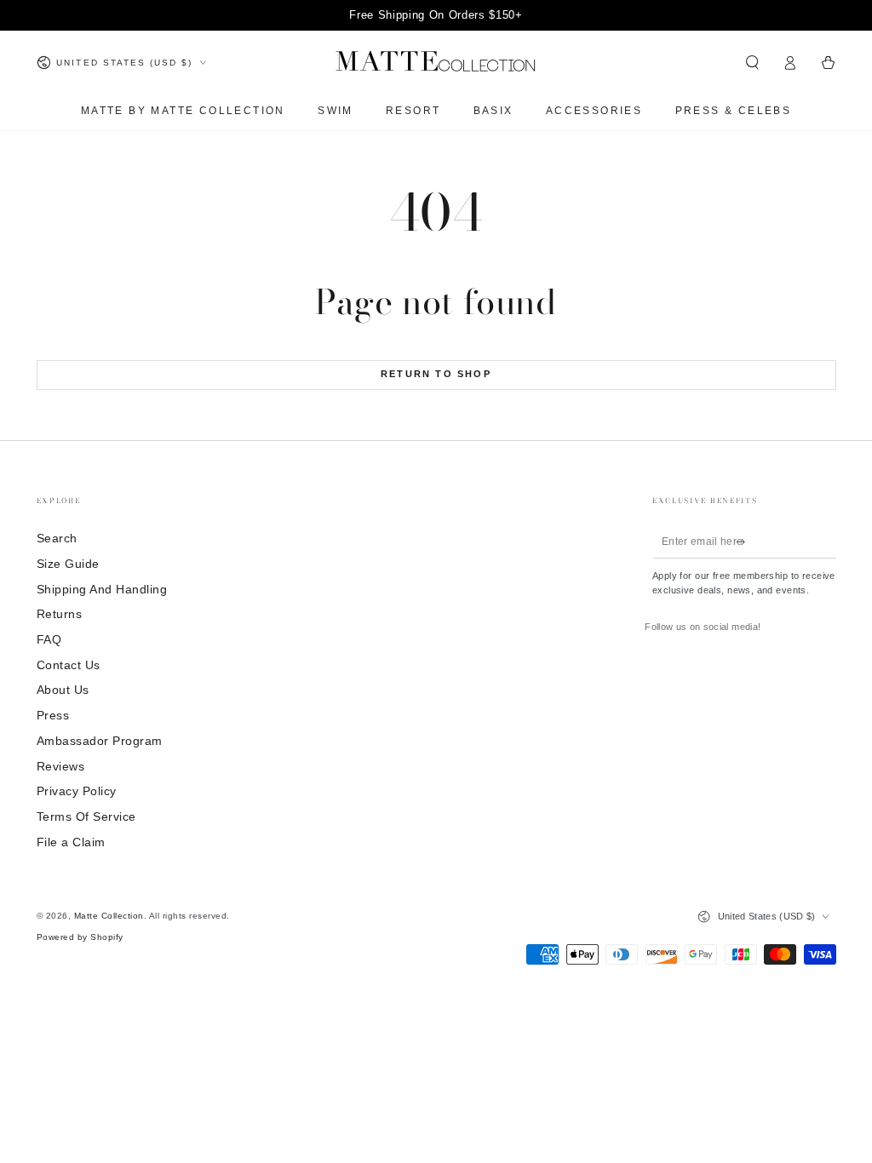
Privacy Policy (77, 791)
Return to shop (436, 374)
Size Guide (68, 564)
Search (57, 538)
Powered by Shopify (80, 937)
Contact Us (68, 665)
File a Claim (71, 842)
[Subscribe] (744, 541)
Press (53, 715)
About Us (63, 690)
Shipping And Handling (102, 589)
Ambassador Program (100, 741)
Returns (60, 614)
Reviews (61, 766)
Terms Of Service (86, 817)
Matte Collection (109, 915)
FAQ (49, 639)
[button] (753, 62)
